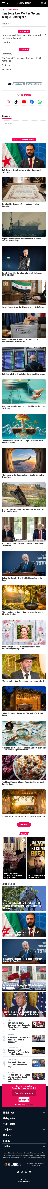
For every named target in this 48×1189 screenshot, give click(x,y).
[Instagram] (42, 3)
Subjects (8, 1129)
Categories (9, 1118)
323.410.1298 (36, 1165)
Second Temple (19, 83)
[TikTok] (45, 3)
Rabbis (7, 1135)
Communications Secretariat (35, 1163)
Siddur (6, 1146)
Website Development (24, 1181)
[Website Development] (24, 1179)
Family (6, 1140)
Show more (24, 824)
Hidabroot (8, 1112)
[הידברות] (24, 3)
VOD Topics (9, 1123)
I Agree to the (25, 1104)
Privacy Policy (29, 1104)
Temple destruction (33, 83)
